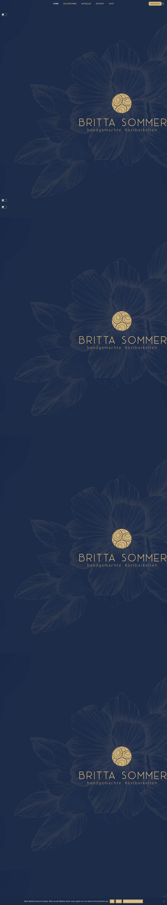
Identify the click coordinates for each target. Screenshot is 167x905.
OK (112, 901)
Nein (119, 901)
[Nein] (164, 901)
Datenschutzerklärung (133, 901)
